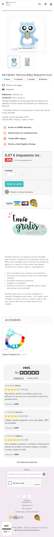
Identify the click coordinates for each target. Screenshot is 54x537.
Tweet (7, 79)
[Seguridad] (16, 518)
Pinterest (43, 79)
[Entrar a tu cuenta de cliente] (51, 4)
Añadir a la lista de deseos (21, 192)
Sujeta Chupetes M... (11, 354)
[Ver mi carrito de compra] (45, 4)
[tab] (19, 378)
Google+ (31, 79)
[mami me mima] (13, 4)
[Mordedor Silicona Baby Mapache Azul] (14, 62)
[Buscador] (39, 4)
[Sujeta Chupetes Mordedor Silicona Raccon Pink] (14, 339)
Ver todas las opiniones (27, 462)
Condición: (6, 98)
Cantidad (8, 171)
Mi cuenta (26, 509)
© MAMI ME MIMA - (27, 528)
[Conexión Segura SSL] (37, 518)
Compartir (19, 79)
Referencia (6, 94)
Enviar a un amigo (14, 85)
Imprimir (10, 89)
